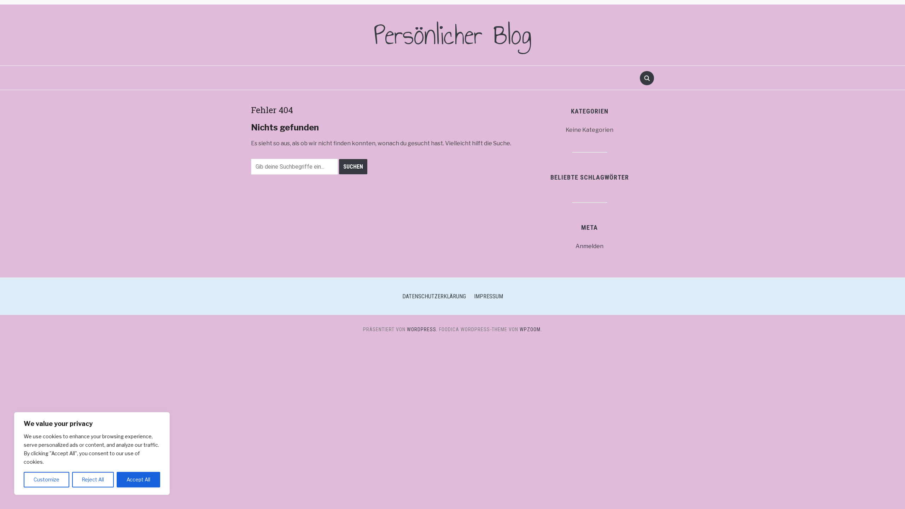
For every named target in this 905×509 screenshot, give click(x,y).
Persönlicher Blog (453, 35)
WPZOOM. (531, 329)
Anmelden (589, 246)
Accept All (138, 479)
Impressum (488, 296)
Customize (46, 479)
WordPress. (422, 329)
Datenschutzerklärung (434, 296)
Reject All (93, 479)
